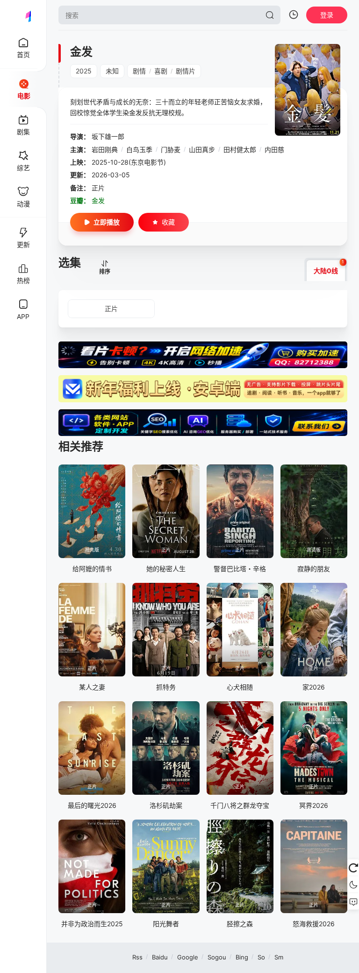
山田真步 (202, 149)
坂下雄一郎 (108, 136)
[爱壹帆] (23, 14)
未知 (112, 71)
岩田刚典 (105, 149)
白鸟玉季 (139, 149)
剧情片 (185, 71)
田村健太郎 (239, 149)
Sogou (217, 957)
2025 (84, 71)
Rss (137, 957)
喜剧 (160, 71)
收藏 (168, 222)
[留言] (353, 901)
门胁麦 (170, 149)
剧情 (139, 71)
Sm (278, 957)
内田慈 (274, 149)
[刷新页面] (353, 867)
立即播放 (106, 222)
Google (187, 957)
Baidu (160, 957)
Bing (242, 957)
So (261, 957)
